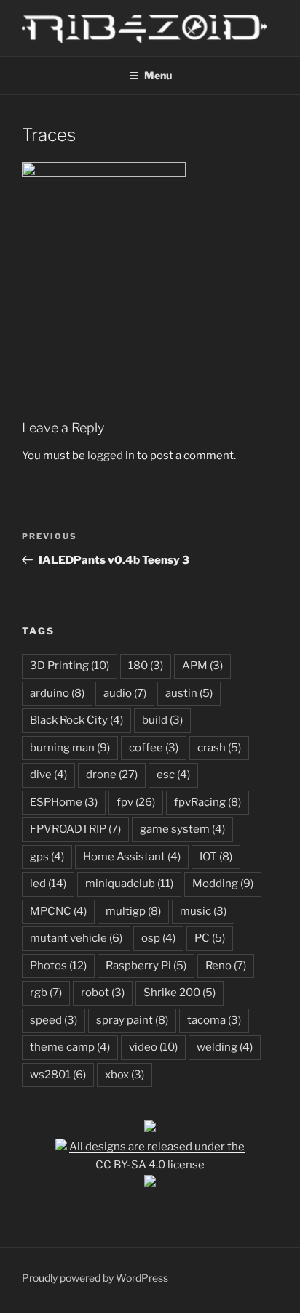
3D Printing (69, 665)
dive (48, 774)
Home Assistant (132, 856)
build (162, 720)
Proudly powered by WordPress (95, 1278)
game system (182, 829)
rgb (46, 992)
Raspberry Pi (146, 965)
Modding (222, 883)
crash (219, 747)
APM (202, 665)
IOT (216, 856)
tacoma (214, 1020)
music (203, 911)
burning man (70, 747)
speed (53, 1020)
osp (158, 938)
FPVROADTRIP (75, 829)
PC (209, 938)
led (48, 883)
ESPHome (64, 802)
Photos (58, 965)
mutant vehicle (76, 938)
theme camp (70, 1047)
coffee (153, 747)
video (153, 1047)
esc (173, 774)
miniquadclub (129, 883)
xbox (124, 1074)
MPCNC (58, 911)
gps (47, 856)
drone (112, 774)
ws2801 (58, 1074)
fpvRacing (207, 802)
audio (124, 693)
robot (103, 992)
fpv (136, 802)
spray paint (132, 1020)
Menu (158, 75)
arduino (57, 693)
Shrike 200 (179, 992)
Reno (225, 965)
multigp (133, 911)
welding (225, 1047)
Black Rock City (76, 720)
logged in (111, 455)
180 (145, 665)
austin (189, 693)
